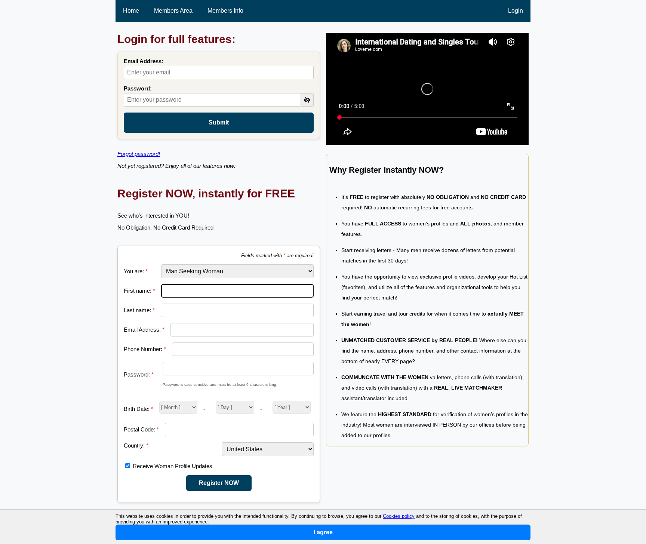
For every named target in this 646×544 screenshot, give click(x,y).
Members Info (225, 10)
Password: (138, 88)
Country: (136, 445)
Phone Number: (145, 349)
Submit (219, 122)
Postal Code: (141, 429)
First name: (139, 291)
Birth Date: (138, 409)
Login (515, 10)
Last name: (139, 310)
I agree (323, 532)
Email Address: (143, 61)
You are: (136, 271)
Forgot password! (138, 154)
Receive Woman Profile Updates (172, 466)
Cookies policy (399, 516)
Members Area (173, 10)
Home (131, 10)
